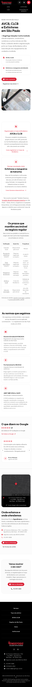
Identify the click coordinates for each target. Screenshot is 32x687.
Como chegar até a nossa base (17, 505)
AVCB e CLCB (16, 617)
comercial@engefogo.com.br (14, 668)
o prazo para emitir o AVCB (16, 299)
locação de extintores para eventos (13, 200)
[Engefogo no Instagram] (20, 2)
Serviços (16, 608)
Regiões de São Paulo (16, 622)
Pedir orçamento (10, 79)
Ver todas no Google (7, 434)
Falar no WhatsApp (10, 542)
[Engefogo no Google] (24, 2)
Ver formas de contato (9, 547)
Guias (16, 627)
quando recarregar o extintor (22, 298)
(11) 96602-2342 (10, 666)
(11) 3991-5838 (8, 537)
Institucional (16, 631)
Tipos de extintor (16, 613)
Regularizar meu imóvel (10, 84)
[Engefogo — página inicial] (6, 2)
